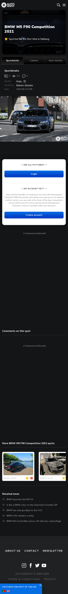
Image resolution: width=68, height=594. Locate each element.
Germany (29, 85)
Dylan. (19, 81)
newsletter (53, 551)
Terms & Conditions (24, 579)
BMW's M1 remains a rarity (20, 515)
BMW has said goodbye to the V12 (24, 510)
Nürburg (20, 85)
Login (34, 173)
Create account (34, 214)
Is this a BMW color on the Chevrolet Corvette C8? (32, 504)
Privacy (50, 579)
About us (13, 551)
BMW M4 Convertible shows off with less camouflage (34, 521)
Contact (31, 551)
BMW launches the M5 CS (20, 499)
